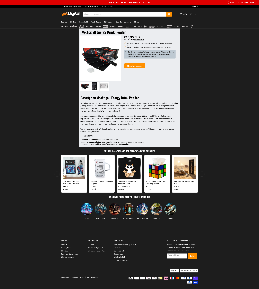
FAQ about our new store (96, 251)
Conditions (75, 277)
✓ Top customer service (90, 6)
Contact (64, 245)
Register (193, 256)
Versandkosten (139, 40)
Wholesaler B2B (119, 257)
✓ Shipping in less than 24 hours (71, 6)
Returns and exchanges (69, 254)
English (194, 6)
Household (83, 22)
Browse (64, 22)
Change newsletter (67, 257)
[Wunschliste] (191, 14)
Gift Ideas (108, 22)
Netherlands (188, 271)
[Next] (201, 173)
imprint (82, 277)
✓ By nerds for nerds (106, 6)
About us (91, 245)
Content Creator (119, 251)
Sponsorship (118, 254)
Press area (118, 248)
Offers (136, 22)
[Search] (169, 14)
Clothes (73, 22)
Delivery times (66, 248)
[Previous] (57, 173)
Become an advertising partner (125, 245)
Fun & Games (96, 22)
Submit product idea (121, 260)
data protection (65, 277)
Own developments (123, 22)
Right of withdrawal (92, 277)
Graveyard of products (95, 248)
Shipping (64, 251)
